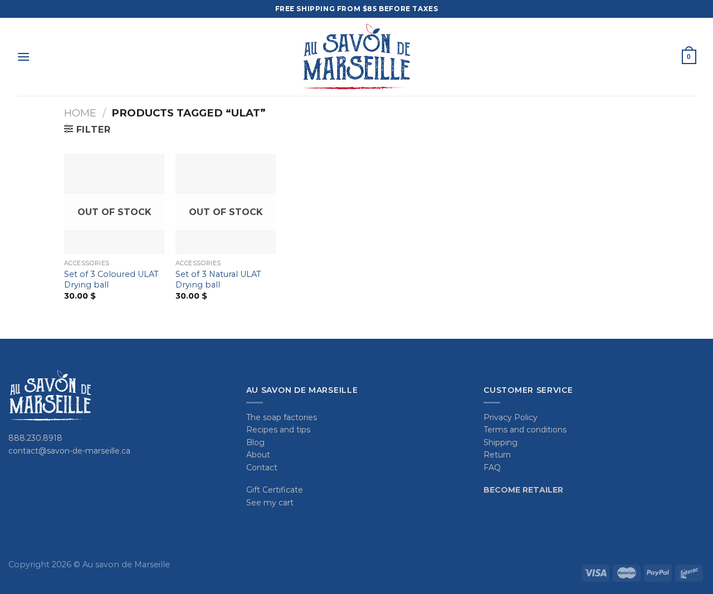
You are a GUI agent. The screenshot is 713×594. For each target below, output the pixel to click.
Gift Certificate (274, 490)
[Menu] (23, 56)
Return (497, 455)
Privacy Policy (511, 417)
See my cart (270, 503)
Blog (255, 442)
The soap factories (281, 417)
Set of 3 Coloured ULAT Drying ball (111, 279)
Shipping (500, 442)
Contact (261, 467)
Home (80, 112)
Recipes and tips (278, 430)
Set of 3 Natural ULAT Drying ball (218, 279)
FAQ (492, 467)
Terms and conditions (525, 430)
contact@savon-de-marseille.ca (69, 451)
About (258, 455)
